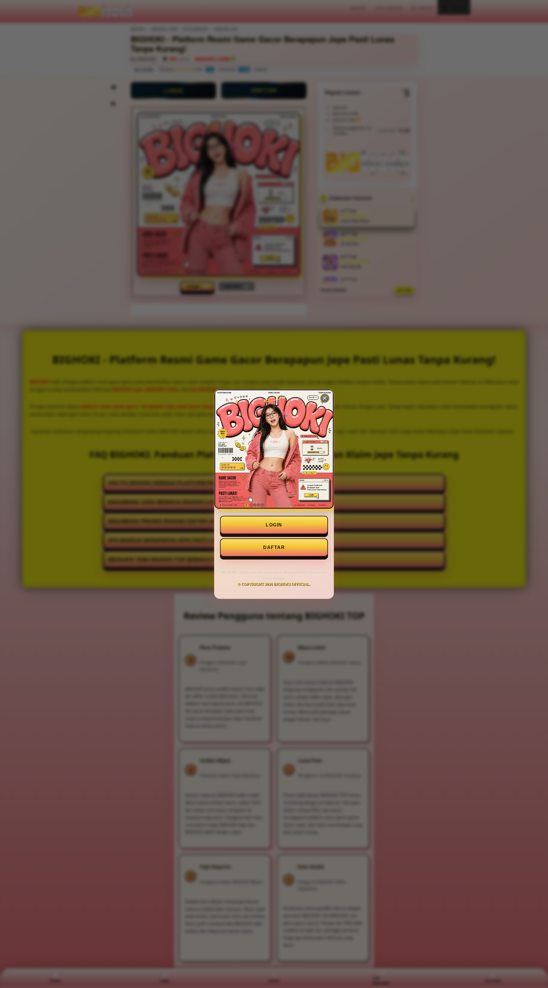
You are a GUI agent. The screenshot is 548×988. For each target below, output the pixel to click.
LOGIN (274, 524)
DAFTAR (274, 547)
